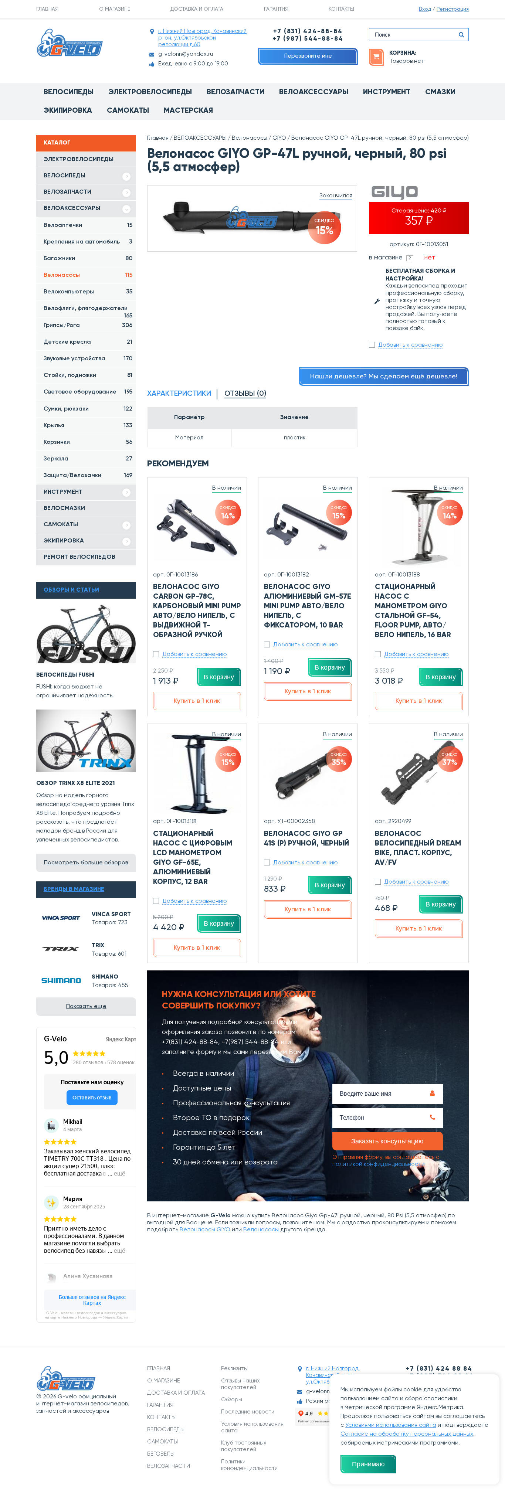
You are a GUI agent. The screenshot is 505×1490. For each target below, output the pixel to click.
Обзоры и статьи (71, 590)
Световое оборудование (88, 392)
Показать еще (86, 1007)
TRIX (98, 946)
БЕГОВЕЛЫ (160, 1454)
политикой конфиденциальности (378, 1164)
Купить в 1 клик (197, 701)
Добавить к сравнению (410, 345)
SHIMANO (105, 977)
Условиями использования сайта (390, 1425)
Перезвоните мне (308, 56)
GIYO (279, 138)
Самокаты (128, 111)
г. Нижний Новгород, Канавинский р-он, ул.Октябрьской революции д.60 (202, 37)
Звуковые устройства (88, 359)
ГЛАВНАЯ (47, 9)
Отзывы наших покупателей (240, 1384)
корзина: (402, 53)
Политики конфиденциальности (249, 1465)
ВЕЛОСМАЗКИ (64, 508)
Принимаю (368, 1464)
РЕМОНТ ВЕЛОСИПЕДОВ (79, 557)
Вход (425, 9)
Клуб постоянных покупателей (244, 1446)
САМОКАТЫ (61, 525)
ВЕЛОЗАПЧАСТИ (67, 192)
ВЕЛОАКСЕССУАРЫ (72, 208)
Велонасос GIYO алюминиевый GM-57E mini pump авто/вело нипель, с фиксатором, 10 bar (307, 606)
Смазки (440, 92)
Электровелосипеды (150, 92)
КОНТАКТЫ (341, 9)
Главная (158, 138)
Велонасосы (88, 275)
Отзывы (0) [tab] (245, 394)
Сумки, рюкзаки (88, 409)
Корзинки (88, 442)
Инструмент (386, 92)
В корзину (219, 677)
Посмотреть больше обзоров (86, 863)
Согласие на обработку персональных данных (406, 1434)
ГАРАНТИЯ (276, 9)
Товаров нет (406, 61)
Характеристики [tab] (179, 394)
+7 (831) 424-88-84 (308, 31)
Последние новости (247, 1412)
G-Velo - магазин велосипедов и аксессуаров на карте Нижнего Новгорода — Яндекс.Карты (86, 1315)
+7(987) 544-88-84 (250, 1042)
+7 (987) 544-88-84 (307, 39)
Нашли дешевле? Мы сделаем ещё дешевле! (383, 376)
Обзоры (231, 1399)
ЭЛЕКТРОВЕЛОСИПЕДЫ (78, 160)
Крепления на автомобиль (88, 242)
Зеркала (88, 459)
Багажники (88, 259)
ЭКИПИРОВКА (64, 541)
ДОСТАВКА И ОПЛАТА (196, 9)
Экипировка (68, 111)
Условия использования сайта (252, 1427)
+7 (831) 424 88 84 (439, 1369)
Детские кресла (88, 342)
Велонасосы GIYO (205, 1230)
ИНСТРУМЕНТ (63, 492)
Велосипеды (69, 92)
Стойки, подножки (88, 375)
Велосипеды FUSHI (65, 675)
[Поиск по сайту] (461, 34)
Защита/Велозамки (88, 476)
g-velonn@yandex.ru (185, 54)
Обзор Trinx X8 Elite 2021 (75, 783)
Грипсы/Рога (88, 326)
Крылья (88, 426)
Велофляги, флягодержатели (88, 311)
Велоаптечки (88, 225)
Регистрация (453, 9)
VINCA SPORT (111, 915)
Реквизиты (234, 1368)
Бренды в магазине (74, 889)
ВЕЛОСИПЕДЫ (64, 176)
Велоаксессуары (313, 92)
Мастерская (188, 111)
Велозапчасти (235, 92)
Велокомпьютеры (88, 292)
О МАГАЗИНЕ (114, 9)
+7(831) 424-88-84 (190, 1042)
